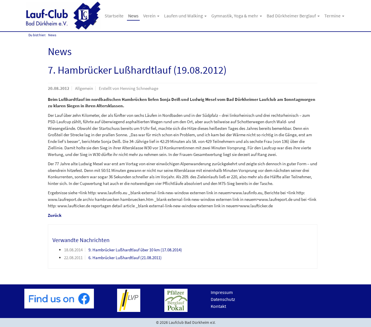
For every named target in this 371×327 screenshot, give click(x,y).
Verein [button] (150, 16)
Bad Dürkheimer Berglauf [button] (292, 16)
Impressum (222, 292)
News (133, 16)
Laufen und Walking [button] (184, 16)
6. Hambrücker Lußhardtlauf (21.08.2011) (125, 257)
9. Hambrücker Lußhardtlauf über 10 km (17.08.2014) (135, 249)
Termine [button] (332, 16)
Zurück (54, 215)
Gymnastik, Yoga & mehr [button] (235, 16)
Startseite (114, 16)
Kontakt (218, 306)
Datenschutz (223, 299)
